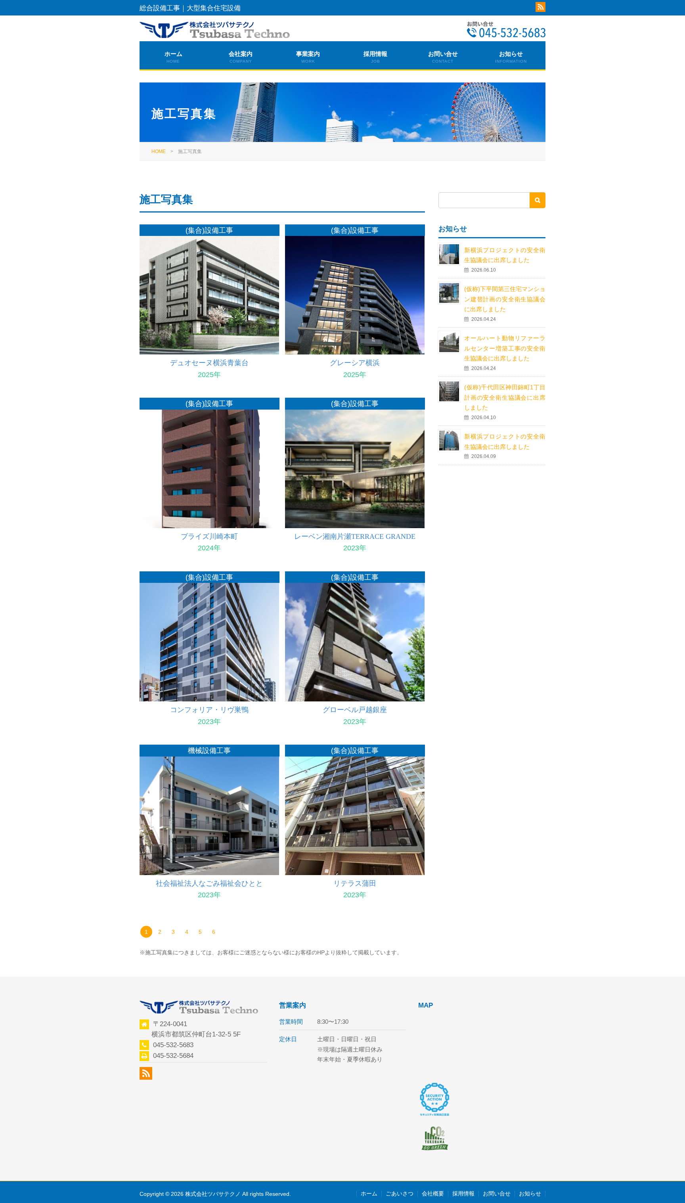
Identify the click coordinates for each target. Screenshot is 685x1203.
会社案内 (241, 56)
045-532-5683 (173, 1044)
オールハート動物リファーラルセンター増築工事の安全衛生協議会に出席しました (504, 348)
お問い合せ (443, 56)
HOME (158, 151)
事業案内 (308, 56)
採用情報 (375, 56)
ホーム (173, 56)
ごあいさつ (399, 1194)
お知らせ (511, 56)
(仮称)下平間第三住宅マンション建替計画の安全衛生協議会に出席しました (504, 298)
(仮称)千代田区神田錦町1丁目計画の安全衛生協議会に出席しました (504, 397)
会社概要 (433, 1194)
